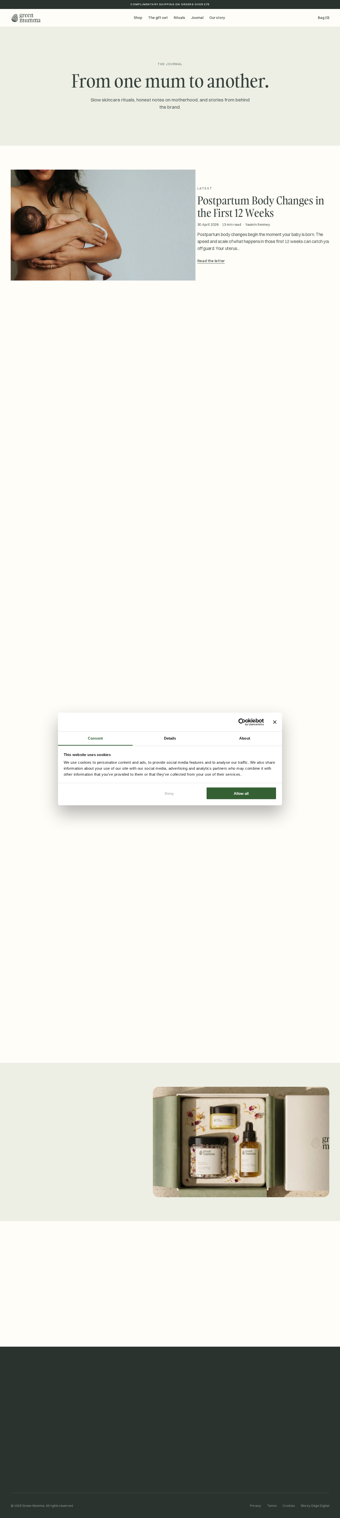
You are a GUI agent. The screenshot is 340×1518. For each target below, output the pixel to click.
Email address (128, 1309)
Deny (169, 793)
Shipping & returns (190, 1460)
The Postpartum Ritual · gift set (36, 1450)
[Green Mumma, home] (26, 18)
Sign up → (217, 1319)
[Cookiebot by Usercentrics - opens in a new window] (242, 722)
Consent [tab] (95, 738)
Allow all (241, 793)
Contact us (184, 1450)
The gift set (158, 17)
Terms (272, 1506)
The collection (104, 1478)
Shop (138, 17)
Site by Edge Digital (315, 1506)
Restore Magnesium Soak (31, 1478)
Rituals (179, 17)
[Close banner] (275, 722)
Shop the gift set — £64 (38, 1182)
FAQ (178, 1469)
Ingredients (102, 1469)
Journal (197, 17)
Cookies (289, 1506)
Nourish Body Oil (24, 1469)
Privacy (255, 1506)
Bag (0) (323, 17)
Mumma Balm (21, 1460)
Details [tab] (170, 738)
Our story (217, 17)
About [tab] (244, 738)
